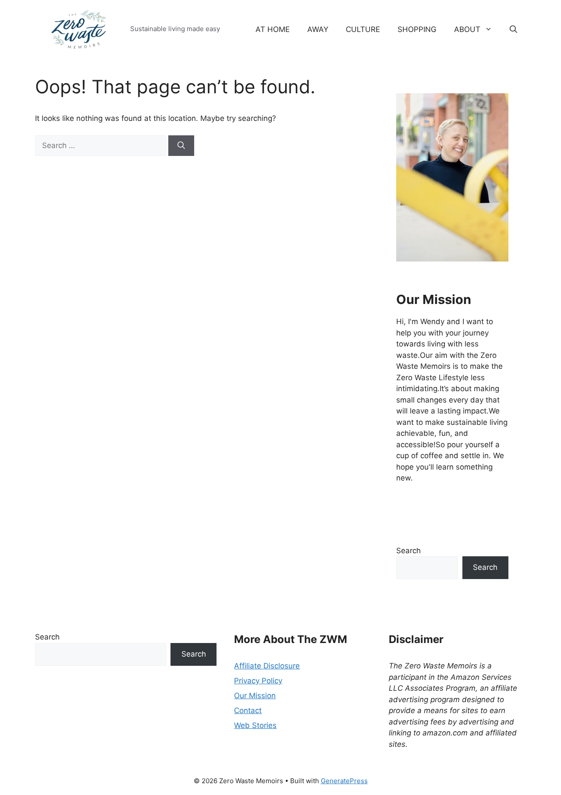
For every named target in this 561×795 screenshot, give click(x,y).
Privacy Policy (258, 680)
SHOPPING (417, 29)
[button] (513, 29)
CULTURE (363, 29)
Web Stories (255, 725)
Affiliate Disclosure (267, 665)
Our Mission (255, 695)
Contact (248, 710)
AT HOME (273, 29)
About (467, 29)
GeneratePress (344, 781)
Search (408, 550)
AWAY (317, 29)
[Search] (181, 145)
